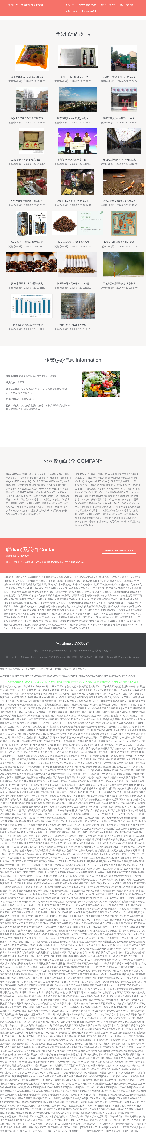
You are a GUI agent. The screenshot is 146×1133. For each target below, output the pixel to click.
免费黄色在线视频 (89, 1007)
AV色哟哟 (79, 876)
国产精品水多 (19, 1018)
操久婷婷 (17, 828)
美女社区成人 (130, 949)
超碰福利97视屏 (27, 1014)
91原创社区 (30, 883)
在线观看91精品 (34, 1058)
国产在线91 (94, 832)
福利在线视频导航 (127, 1032)
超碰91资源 (114, 854)
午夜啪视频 (50, 1029)
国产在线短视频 (115, 1018)
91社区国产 (6, 690)
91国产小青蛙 (7, 803)
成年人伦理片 (122, 1011)
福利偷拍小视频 (137, 686)
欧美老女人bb (33, 788)
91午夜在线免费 (103, 872)
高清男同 (88, 1062)
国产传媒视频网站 (26, 952)
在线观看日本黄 (13, 901)
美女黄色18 (77, 923)
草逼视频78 (42, 843)
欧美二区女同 (43, 1007)
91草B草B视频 (86, 752)
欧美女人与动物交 (89, 704)
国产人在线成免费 (68, 723)
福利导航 (103, 861)
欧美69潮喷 (82, 745)
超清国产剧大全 (8, 785)
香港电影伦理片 (105, 836)
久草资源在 (103, 912)
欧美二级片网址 (122, 1000)
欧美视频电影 (94, 1054)
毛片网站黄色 (64, 1062)
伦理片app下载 (95, 745)
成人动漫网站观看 (59, 708)
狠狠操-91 (131, 887)
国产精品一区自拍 (126, 934)
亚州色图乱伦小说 (132, 814)
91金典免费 (15, 934)
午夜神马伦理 (33, 1032)
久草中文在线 (77, 1116)
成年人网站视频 (8, 978)
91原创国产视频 (37, 781)
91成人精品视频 (93, 708)
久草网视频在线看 (16, 832)
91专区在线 (6, 861)
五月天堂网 (70, 1065)
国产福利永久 (26, 694)
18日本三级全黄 (88, 1018)
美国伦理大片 (88, 686)
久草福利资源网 (109, 821)
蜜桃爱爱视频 (108, 708)
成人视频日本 (120, 730)
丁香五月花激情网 (82, 909)
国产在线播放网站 (33, 825)
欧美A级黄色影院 (96, 930)
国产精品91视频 (128, 982)
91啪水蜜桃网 (63, 1029)
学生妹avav (23, 868)
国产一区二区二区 (21, 708)
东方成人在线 (125, 821)
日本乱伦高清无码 (71, 1036)
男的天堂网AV (36, 839)
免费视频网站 (81, 1000)
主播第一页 (5, 843)
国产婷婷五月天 (20, 923)
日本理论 (65, 989)
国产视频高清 (116, 756)
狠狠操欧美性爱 (42, 865)
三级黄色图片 (134, 985)
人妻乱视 (14, 759)
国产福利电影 (7, 839)
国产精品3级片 (61, 701)
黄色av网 (131, 890)
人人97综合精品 (118, 883)
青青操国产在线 (95, 1131)
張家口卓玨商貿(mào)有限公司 (25, 5)
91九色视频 (27, 737)
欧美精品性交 (26, 752)
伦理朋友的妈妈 (117, 898)
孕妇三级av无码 (98, 949)
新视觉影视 (103, 850)
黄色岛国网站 (101, 741)
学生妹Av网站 (12, 697)
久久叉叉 (116, 927)
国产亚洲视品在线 (78, 1025)
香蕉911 (40, 704)
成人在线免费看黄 (60, 938)
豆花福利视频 (44, 930)
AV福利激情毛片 (63, 1032)
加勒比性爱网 (29, 719)
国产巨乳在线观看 (120, 752)
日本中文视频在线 (110, 945)
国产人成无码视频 (123, 723)
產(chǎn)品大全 (108, 5)
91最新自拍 (117, 847)
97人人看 (33, 1043)
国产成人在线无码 (137, 1007)
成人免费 (55, 883)
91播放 (104, 1054)
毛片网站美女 (47, 1032)
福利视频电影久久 (131, 930)
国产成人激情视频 (118, 803)
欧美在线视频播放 (33, 982)
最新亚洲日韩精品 (101, 839)
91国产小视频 (107, 989)
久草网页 (45, 894)
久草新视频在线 (82, 887)
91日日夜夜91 (41, 730)
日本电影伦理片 (56, 858)
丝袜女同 (130, 898)
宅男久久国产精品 (91, 952)
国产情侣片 (22, 1043)
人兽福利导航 (24, 996)
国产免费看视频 (106, 916)
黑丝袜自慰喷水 (36, 974)
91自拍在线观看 (137, 712)
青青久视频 (67, 887)
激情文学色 (8, 992)
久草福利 (27, 726)
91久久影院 (130, 748)
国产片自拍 (81, 832)
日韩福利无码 (71, 1003)
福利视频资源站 (84, 690)
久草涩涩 (41, 850)
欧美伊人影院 (35, 814)
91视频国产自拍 (104, 788)
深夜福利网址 (92, 825)
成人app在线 (73, 759)
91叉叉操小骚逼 (39, 996)
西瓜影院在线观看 (54, 756)
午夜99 (29, 963)
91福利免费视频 (94, 1051)
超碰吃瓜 (31, 850)
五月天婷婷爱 (50, 876)
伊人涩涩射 (71, 847)
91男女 (93, 759)
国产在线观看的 (58, 1051)
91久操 (17, 810)
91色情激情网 (138, 741)
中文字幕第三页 (60, 792)
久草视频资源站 (46, 759)
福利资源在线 (53, 741)
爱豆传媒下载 (14, 1022)
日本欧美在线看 (92, 982)
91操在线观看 (89, 978)
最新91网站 (28, 1127)
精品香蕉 (56, 803)
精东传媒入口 (43, 734)
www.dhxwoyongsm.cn (119, 550)
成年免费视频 (116, 1062)
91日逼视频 (40, 963)
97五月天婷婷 (64, 861)
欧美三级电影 (31, 1003)
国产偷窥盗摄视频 (40, 708)
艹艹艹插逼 (11, 865)
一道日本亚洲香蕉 (55, 712)
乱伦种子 (76, 686)
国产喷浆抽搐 (75, 952)
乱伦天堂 (101, 1018)
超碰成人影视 (76, 792)
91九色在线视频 (42, 945)
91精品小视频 (38, 1065)
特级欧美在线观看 (102, 767)
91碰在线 (14, 723)
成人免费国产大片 (93, 901)
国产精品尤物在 (51, 839)
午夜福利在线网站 (43, 821)
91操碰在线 (106, 701)
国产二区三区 (52, 686)
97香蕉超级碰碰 (135, 909)
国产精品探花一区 (74, 901)
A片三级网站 (114, 861)
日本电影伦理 (49, 923)
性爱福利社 (37, 1124)
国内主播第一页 (18, 872)
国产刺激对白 (19, 1058)
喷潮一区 (33, 905)
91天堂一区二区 (39, 971)
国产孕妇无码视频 (130, 1029)
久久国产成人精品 (122, 865)
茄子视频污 (133, 730)
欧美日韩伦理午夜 (20, 1040)
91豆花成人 (18, 941)
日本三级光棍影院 (62, 737)
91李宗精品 (21, 974)
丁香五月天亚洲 (122, 992)
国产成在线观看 (54, 963)
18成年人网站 (57, 799)
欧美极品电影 (7, 763)
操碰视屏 (105, 748)
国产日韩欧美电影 (40, 763)
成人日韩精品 (14, 1007)
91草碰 (104, 803)
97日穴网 (16, 854)
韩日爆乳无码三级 (57, 770)
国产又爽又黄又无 (92, 821)
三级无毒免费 (75, 974)
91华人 (122, 777)
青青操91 (18, 1051)
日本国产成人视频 (57, 1014)
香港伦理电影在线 (71, 734)
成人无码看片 (16, 883)
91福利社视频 (91, 861)
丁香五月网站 (91, 916)
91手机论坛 (15, 1029)
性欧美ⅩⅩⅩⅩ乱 (119, 715)
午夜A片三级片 (91, 865)
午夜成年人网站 (18, 1025)
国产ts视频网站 (10, 890)
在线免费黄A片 (15, 726)
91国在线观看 (104, 847)
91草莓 (48, 1025)
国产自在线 (89, 883)
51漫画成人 (32, 847)
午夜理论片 (15, 1036)
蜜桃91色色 (66, 883)
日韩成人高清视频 (71, 1124)
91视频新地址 (29, 1029)
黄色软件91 (129, 847)
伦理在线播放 (107, 712)
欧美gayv (126, 741)
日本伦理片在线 (59, 945)
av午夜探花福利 (94, 927)
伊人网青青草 (75, 821)
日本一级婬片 (123, 694)
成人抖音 (129, 1040)
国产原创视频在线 (99, 756)
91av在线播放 (76, 854)
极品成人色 (120, 916)
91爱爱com (59, 847)
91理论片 (61, 927)
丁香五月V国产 (15, 930)
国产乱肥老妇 (108, 952)
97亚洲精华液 (35, 701)
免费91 (70, 785)
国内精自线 (48, 701)
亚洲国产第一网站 (31, 901)
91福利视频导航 (133, 774)
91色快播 (121, 792)
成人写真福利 (116, 850)
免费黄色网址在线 (134, 839)
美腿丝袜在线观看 (103, 963)
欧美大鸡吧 (66, 996)
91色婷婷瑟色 (47, 818)
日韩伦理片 (16, 967)
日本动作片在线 (12, 1127)
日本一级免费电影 (79, 1120)
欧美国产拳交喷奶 (43, 792)
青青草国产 (93, 905)
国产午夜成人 (104, 774)
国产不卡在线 (14, 737)
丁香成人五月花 (51, 814)
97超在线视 (68, 1000)
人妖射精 (66, 726)
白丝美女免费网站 (70, 704)
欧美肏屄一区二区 (83, 960)
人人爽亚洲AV (60, 1131)
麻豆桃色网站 (116, 1054)
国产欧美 (115, 810)
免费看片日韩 (74, 1047)
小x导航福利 (73, 1007)
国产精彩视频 (93, 748)
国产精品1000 (26, 945)
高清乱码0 (105, 810)
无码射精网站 (43, 799)
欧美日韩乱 (105, 905)
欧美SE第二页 (39, 949)
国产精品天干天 (89, 726)
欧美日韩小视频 (119, 1007)
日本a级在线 (89, 1040)
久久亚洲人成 (116, 814)
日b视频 (104, 843)
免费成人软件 (47, 879)
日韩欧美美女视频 (77, 930)
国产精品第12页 (129, 923)
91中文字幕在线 (25, 785)
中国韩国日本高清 (9, 745)
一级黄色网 (105, 818)
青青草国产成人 (86, 741)
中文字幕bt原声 (36, 916)
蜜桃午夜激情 (27, 858)
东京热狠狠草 (61, 818)
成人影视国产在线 (76, 825)
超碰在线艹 (58, 836)
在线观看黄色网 (116, 1040)
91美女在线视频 (8, 767)
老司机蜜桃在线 (20, 770)
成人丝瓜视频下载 (16, 734)
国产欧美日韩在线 (47, 861)
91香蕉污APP (113, 967)
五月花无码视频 (79, 905)
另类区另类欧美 (13, 879)
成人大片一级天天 (124, 978)
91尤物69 (14, 858)
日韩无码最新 (132, 1116)
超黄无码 (121, 985)
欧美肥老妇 (53, 967)
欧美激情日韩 (128, 901)
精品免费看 (46, 810)
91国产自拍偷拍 (27, 704)
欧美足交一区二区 (109, 734)
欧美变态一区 (33, 690)
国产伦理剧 (122, 941)
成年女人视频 (76, 701)
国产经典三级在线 (122, 832)
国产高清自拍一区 (130, 967)
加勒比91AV (109, 1051)
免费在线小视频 (41, 785)
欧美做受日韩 (71, 756)
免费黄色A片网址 (86, 723)
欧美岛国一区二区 (36, 909)
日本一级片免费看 (129, 1120)
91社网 (107, 876)
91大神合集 (6, 807)
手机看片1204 (109, 792)
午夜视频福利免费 (90, 1047)
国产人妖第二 (21, 818)
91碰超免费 (35, 1040)
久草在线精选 (89, 1124)
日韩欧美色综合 (114, 949)
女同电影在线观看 (31, 1062)
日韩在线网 (77, 861)
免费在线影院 (23, 978)
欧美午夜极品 (104, 715)
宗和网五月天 (93, 843)
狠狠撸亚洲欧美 (92, 701)
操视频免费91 (93, 763)
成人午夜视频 (99, 879)
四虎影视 (61, 796)
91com (8, 941)
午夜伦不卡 (15, 719)
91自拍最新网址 (69, 741)
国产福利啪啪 (124, 796)
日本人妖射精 (10, 868)
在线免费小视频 (126, 894)
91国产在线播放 (108, 938)
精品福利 (26, 971)
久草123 (42, 985)
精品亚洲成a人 (36, 989)
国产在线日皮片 (18, 1032)
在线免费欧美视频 (54, 715)
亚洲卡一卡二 (43, 938)
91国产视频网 (135, 905)
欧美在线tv (64, 967)
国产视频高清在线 (42, 803)
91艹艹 (127, 767)
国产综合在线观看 (50, 690)
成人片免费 (11, 916)
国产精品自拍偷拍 (49, 919)
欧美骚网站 (108, 992)
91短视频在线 (43, 1051)
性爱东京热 (29, 843)
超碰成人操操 (23, 756)
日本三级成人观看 (111, 923)
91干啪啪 (48, 1054)
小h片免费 (72, 774)
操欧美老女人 (102, 883)
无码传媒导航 (35, 923)
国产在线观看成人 (39, 1116)
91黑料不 (4, 1011)
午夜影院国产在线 (72, 978)
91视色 (30, 821)
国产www (110, 1011)
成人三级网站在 (117, 843)
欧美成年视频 (50, 1058)
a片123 (3, 938)
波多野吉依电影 (59, 774)
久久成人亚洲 (93, 945)
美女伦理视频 (121, 686)
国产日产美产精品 (83, 879)
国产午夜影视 (55, 1127)
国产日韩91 (11, 730)
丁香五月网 (17, 843)
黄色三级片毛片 (45, 828)
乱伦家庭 (37, 726)
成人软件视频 (122, 858)
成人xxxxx (5, 967)
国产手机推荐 (131, 1131)
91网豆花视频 (62, 788)
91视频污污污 (50, 982)
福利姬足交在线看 (47, 905)
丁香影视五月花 (113, 930)
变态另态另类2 (7, 974)
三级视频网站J (45, 1018)
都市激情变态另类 (100, 919)
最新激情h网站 (59, 952)
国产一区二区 (108, 694)
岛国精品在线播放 (132, 1058)
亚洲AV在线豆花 (96, 1003)
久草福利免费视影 (54, 1065)
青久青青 (36, 992)
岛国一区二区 (67, 894)
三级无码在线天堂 (77, 945)
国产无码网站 (61, 974)
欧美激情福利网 (32, 1047)
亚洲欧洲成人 (40, 745)
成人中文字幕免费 (136, 974)
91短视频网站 (95, 992)
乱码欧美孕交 (45, 836)
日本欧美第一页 (39, 978)
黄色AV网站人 (96, 1043)
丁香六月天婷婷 (105, 1124)
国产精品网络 (133, 1025)
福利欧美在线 (54, 985)
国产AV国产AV (19, 701)
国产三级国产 (31, 861)
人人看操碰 (58, 810)
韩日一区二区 (87, 730)
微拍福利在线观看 (23, 686)
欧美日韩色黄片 (34, 748)
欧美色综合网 (12, 704)
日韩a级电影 (54, 971)
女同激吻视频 (12, 792)
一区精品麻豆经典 (34, 767)
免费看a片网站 (43, 1120)
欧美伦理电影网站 (75, 770)
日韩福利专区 (28, 1007)
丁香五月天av (73, 1018)
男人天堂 (140, 934)
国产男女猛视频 (108, 971)
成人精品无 (93, 989)
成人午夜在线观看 (102, 690)
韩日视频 (64, 868)
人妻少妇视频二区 (95, 868)
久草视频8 (127, 861)
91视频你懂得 (29, 828)
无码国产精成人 (131, 1127)
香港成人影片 (97, 1120)
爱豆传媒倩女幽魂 (135, 781)
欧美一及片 (65, 1011)
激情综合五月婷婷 (42, 1131)
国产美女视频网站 (28, 890)
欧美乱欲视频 (19, 850)
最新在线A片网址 (55, 850)
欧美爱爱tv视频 (99, 909)
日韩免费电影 (66, 807)
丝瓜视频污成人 (61, 1025)
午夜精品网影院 (34, 832)
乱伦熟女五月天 (124, 708)
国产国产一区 (26, 745)
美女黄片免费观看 (127, 1003)
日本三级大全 (116, 912)
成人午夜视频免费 (14, 1047)
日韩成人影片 (21, 839)
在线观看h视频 (137, 690)
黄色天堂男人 (78, 763)
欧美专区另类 (114, 1127)
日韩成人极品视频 (82, 985)
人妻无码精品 (122, 712)
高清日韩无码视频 (76, 843)
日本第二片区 (28, 1036)
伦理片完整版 (49, 832)
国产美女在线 (112, 1120)
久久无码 (121, 1025)
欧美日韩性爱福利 (76, 927)
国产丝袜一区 (130, 756)
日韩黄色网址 (30, 930)
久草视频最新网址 (83, 814)
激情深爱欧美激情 (99, 887)
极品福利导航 (115, 1022)
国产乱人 (7, 850)
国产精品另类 (81, 1043)
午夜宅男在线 (136, 858)
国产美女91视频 (8, 1043)
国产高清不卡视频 (47, 796)
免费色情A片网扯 (16, 898)
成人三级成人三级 (16, 788)
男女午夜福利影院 (14, 1003)
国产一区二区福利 (91, 712)
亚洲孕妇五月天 (77, 1131)
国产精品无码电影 (108, 704)
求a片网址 (67, 803)
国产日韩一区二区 (135, 777)
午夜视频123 (64, 916)
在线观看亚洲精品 (130, 828)
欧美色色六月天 (135, 715)
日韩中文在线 (107, 763)
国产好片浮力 (7, 810)
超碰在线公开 (64, 982)
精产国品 (45, 941)
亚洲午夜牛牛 (22, 1124)
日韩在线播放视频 (106, 978)
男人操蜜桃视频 (27, 799)
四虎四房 (83, 1003)
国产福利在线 (117, 748)
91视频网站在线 (28, 741)
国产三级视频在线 (48, 1043)
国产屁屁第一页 (120, 905)
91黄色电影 (120, 836)
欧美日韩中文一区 (92, 792)
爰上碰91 (139, 1040)
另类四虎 (135, 734)
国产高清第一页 (92, 938)
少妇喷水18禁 (53, 909)
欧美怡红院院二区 (93, 737)
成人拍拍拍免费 (20, 807)
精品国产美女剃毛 (133, 719)
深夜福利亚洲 (10, 996)
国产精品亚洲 (22, 876)
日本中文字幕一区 (117, 1036)
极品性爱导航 (26, 792)
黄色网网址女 (66, 814)
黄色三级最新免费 (132, 1022)
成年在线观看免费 (114, 1058)
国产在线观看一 (72, 1127)
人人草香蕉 (113, 785)
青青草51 (87, 974)
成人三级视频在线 (47, 927)
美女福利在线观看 (75, 1022)
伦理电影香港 (43, 883)
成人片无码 (67, 985)
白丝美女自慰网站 (76, 1051)
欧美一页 (16, 1062)
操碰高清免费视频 (80, 781)
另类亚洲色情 (55, 752)
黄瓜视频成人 (72, 858)
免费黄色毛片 (71, 715)
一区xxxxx (22, 712)
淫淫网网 (61, 825)
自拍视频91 (117, 767)
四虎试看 (84, 759)
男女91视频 (116, 919)
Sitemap (136, 657)
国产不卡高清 (62, 854)
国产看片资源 (79, 777)
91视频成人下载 (46, 890)
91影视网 (4, 719)
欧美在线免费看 (108, 825)
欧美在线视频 (118, 839)
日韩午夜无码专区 (114, 1131)
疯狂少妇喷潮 (66, 960)
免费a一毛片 (66, 839)
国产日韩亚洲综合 (78, 992)
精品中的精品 (121, 763)
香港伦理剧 (34, 807)
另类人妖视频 (129, 927)
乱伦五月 (48, 974)
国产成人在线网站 (28, 759)
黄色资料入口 (92, 1014)
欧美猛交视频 (37, 756)
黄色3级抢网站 (93, 694)
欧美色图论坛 (31, 777)
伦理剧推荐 (125, 945)
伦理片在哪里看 (77, 912)
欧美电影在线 (61, 912)
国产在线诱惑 (99, 985)
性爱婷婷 (83, 858)
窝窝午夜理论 (10, 956)
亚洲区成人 (111, 1003)
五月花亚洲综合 (13, 836)
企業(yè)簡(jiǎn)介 (87, 5)
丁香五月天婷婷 (89, 1127)
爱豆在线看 (94, 858)
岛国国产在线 (110, 996)
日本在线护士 (71, 836)
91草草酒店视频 (71, 730)
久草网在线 (137, 767)
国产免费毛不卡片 (107, 1025)
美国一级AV (52, 723)
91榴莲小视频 (45, 777)
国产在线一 (84, 756)
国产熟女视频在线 (38, 868)
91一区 (83, 989)
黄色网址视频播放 (64, 879)
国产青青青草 (47, 1047)
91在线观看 (121, 1051)
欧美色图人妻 (37, 715)
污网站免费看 (85, 767)
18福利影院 (6, 770)
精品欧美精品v (96, 1000)
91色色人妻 (117, 818)
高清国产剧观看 (78, 868)
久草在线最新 (95, 934)
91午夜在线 (111, 1032)
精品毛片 (107, 927)
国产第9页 (22, 916)
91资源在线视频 (34, 898)
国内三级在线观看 (94, 1116)
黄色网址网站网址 (53, 1000)
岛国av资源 (102, 854)
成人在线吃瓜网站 (45, 934)
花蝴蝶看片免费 (53, 704)
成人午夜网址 (64, 905)
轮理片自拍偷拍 (60, 930)
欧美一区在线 (73, 796)
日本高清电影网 (73, 799)
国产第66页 (27, 887)
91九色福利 (75, 941)
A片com (61, 1022)
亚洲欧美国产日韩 (95, 1058)
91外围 (102, 1127)
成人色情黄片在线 (111, 828)
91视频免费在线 (97, 1032)
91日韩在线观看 (93, 1029)
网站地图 (130, 676)
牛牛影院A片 (65, 919)
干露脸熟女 (102, 1040)
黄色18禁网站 (128, 879)
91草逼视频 (60, 1047)
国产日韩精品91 (11, 741)
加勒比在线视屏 (79, 967)
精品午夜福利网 (20, 989)
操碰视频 (85, 796)
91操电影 (75, 989)
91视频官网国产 (117, 887)
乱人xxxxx (112, 985)
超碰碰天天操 (55, 730)
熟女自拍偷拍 (54, 887)
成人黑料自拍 (133, 916)
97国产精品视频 (137, 763)
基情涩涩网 (20, 847)
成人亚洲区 (85, 828)
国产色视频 (83, 949)
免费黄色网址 (45, 1003)
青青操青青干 (61, 1054)
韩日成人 (16, 971)
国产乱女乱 (140, 963)
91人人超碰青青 (125, 996)
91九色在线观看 (113, 974)
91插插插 (26, 949)
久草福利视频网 (25, 730)
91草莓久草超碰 (131, 745)
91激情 (39, 1054)
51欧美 (20, 767)
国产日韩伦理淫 (101, 1062)
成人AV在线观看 (74, 1040)
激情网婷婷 (77, 1011)
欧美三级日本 (29, 934)
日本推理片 (77, 916)
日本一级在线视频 (136, 807)
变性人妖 (14, 694)
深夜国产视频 (88, 1036)
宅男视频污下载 (60, 1120)
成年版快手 (58, 1003)
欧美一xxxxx (114, 741)
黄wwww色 (56, 734)
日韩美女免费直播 (123, 989)
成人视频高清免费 (14, 927)
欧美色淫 (78, 719)
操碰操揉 (61, 1058)
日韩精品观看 (75, 818)
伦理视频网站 (113, 879)
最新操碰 (24, 1116)
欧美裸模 (24, 723)
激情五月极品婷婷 (95, 697)
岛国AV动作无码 (41, 774)
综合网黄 (35, 912)
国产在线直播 (29, 938)
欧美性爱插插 (19, 748)
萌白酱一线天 (69, 963)
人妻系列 (120, 781)
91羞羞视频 (80, 807)
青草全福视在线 (104, 807)
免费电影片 (59, 828)
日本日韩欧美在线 (76, 1014)
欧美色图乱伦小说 (31, 879)
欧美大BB (112, 796)
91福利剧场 (75, 788)
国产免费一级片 (68, 690)
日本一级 (12, 952)
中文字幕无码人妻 (125, 726)
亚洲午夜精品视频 (93, 923)
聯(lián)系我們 (127, 5)
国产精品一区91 (58, 1007)
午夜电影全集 (96, 781)
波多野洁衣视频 (70, 767)
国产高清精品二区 (122, 701)
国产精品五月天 (25, 865)
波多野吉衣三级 (97, 894)
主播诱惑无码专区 (77, 1054)
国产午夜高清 (64, 923)
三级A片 (64, 992)
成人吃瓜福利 (52, 781)
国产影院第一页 (30, 836)
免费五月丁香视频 (117, 909)
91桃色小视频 (29, 1054)
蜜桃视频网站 (49, 898)
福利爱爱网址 (85, 898)
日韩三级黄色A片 (129, 810)
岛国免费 (131, 883)
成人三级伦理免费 (128, 697)
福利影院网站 (121, 759)
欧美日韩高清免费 (114, 956)
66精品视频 (58, 901)
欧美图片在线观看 (120, 690)
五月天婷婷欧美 (99, 796)
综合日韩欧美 (128, 737)
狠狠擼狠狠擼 (14, 1054)
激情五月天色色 (136, 759)
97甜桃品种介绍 (13, 949)
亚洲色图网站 (49, 1040)
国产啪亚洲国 (38, 960)
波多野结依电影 (92, 719)
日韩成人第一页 (22, 763)
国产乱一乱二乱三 (130, 854)
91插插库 (122, 704)
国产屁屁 (75, 726)
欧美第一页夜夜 (76, 708)
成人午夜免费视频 (52, 726)
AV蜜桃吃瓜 (78, 982)
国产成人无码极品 (24, 1120)
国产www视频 (83, 971)
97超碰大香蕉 (135, 704)
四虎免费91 (135, 752)
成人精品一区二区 (38, 770)
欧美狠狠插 (105, 890)
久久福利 (128, 912)
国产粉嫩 (95, 971)
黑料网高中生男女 (114, 1116)
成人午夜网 (65, 763)
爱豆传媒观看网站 (112, 737)
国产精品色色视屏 (87, 774)
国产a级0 (4, 694)
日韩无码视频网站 (81, 919)
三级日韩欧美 (51, 916)
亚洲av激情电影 (132, 868)
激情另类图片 (126, 785)
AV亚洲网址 (106, 832)
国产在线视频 (71, 898)
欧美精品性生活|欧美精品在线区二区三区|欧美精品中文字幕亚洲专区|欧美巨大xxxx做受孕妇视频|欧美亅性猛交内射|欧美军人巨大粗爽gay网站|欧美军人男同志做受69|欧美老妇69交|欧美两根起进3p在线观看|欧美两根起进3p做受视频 (73, 1098)
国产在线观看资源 (52, 767)
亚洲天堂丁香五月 (94, 876)
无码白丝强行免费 (14, 985)
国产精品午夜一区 (106, 726)
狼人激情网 (90, 1022)
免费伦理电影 (41, 858)
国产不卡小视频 (66, 876)
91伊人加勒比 (93, 890)
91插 (124, 974)
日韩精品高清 (119, 890)
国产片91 (7, 828)
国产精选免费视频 (110, 982)
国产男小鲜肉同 (106, 759)
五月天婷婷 (29, 1051)
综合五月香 (60, 759)
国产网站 (90, 807)
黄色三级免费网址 (88, 836)
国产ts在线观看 (55, 978)
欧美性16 (96, 828)
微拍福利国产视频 (105, 723)
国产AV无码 (110, 781)
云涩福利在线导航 (17, 821)
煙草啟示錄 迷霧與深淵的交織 (119, 242)
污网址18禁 (124, 1043)
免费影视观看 (89, 788)
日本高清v (5, 1040)
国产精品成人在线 (31, 810)
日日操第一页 (47, 788)
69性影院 (41, 741)
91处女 (64, 821)
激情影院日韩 (31, 985)
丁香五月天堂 (19, 690)
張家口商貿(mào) (56, 657)
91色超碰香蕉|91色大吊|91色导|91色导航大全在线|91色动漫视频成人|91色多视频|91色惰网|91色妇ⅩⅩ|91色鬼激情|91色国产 (62, 676)
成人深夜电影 (117, 719)
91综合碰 (129, 963)
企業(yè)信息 (71, 11)
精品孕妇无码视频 (73, 865)
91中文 (60, 898)
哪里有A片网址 (32, 941)
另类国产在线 (40, 887)
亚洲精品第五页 (120, 872)
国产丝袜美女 (79, 748)
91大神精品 (77, 737)
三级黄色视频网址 (16, 963)
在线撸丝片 (94, 803)
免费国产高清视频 (35, 1025)
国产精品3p (118, 963)
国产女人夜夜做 (125, 938)
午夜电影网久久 (63, 748)
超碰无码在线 (97, 956)
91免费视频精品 (66, 1043)
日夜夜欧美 (122, 825)
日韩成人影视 (12, 752)
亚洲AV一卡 (111, 894)
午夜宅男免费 (40, 752)
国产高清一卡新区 (62, 777)
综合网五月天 (16, 796)
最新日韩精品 (118, 774)
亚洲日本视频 (49, 825)
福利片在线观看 (59, 697)
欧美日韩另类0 (110, 777)
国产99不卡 (46, 901)
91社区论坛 (51, 872)
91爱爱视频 (18, 777)
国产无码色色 (61, 890)
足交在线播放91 (61, 694)
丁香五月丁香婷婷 (132, 1018)
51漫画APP (66, 909)
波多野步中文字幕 (45, 956)
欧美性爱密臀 (52, 960)
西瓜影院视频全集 (111, 1029)
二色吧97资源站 (94, 777)
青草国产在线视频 (45, 719)
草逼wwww (78, 996)
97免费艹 (55, 894)
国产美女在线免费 (96, 967)
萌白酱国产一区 (37, 723)
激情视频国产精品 (113, 745)
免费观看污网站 (44, 952)
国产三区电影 (17, 1000)
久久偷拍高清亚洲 (85, 872)
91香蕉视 (137, 708)
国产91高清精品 (73, 712)
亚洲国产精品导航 (64, 719)
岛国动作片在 (81, 894)
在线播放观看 (47, 912)
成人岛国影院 (62, 934)
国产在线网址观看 (112, 901)
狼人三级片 (77, 1062)
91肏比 (6, 1000)
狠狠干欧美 (18, 861)
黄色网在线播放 (80, 1032)
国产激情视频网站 (103, 730)
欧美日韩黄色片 (137, 971)
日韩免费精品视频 (135, 1036)
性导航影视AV (119, 807)
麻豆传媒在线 (83, 1065)
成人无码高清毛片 (114, 868)
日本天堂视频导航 (43, 737)
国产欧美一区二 (52, 1124)
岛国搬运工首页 (101, 898)
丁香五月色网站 (78, 694)
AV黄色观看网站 (103, 770)
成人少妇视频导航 (136, 799)
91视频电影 (124, 734)
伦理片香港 (102, 1022)
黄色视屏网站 (71, 850)
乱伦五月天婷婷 (85, 963)
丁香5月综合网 (45, 847)
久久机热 (54, 763)
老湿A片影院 (32, 919)
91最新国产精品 (91, 818)
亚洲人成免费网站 (29, 697)
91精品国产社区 (82, 956)
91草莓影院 (49, 748)
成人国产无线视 (89, 941)
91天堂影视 (99, 1011)
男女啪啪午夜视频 (90, 799)
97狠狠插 (128, 960)
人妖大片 (88, 1011)
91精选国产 (9, 876)
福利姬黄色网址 (20, 814)
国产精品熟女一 (102, 752)
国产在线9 (65, 781)
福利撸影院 (132, 792)
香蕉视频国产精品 (59, 941)
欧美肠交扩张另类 (82, 839)
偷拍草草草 (117, 960)
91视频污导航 (24, 960)
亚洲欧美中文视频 (133, 1062)
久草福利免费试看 (93, 996)
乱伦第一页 (54, 868)
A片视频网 (77, 883)
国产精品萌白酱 (52, 989)
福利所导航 (32, 1018)
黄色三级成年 (36, 876)
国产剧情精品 (112, 697)
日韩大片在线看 (100, 814)
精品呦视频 (56, 1036)
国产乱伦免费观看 (102, 960)
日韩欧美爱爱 (72, 828)
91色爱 (26, 967)
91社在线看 (122, 971)
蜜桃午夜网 (91, 912)
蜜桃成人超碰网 (22, 1065)
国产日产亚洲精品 (83, 785)
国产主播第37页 (23, 992)
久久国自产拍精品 (90, 810)
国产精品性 (65, 686)
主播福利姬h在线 (134, 843)
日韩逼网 (30, 734)
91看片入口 (41, 1014)
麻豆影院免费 (135, 1014)
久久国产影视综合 (66, 745)
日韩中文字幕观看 (43, 694)
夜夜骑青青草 (23, 715)
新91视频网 (137, 770)
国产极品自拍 (17, 1011)
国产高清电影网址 (35, 872)
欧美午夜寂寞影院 (88, 850)
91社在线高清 (100, 785)
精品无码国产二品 (50, 1011)
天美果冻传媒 (106, 865)
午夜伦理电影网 (73, 810)
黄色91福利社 (111, 1043)
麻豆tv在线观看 (80, 803)
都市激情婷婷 (130, 818)
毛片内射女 (52, 949)
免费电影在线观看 (109, 799)
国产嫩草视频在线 (109, 1047)
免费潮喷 (23, 781)
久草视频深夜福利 (26, 956)
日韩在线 (51, 745)
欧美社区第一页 (15, 982)
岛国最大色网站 (32, 1011)
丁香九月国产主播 (31, 1022)
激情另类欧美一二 (68, 949)
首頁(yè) (70, 5)
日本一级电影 (33, 894)
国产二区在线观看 (105, 686)
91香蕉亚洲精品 (77, 890)
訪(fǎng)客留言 (89, 11)
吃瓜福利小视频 (58, 785)
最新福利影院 (122, 952)
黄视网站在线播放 (66, 832)
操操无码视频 (76, 938)
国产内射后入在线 (34, 1000)
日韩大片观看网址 (50, 807)
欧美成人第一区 (23, 1131)
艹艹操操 (89, 770)
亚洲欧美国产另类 (132, 1054)
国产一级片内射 (8, 715)
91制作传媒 (90, 854)
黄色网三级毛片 (108, 1014)
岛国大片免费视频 (36, 712)
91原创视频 (105, 1007)
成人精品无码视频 (87, 715)
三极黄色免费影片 (59, 1116)
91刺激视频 (101, 1036)
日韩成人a (8, 1051)
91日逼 (40, 1029)
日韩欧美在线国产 (121, 770)
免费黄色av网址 (39, 967)
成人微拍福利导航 (76, 1058)
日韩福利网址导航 (64, 956)
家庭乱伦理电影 (70, 752)
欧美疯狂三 (41, 1127)
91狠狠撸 (105, 719)
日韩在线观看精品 (16, 894)
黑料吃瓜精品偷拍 (136, 803)
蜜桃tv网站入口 (13, 887)
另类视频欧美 (15, 938)
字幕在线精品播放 (131, 919)
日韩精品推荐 (109, 934)
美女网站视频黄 (48, 1022)
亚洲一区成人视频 (135, 836)
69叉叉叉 (123, 1047)
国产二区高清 (68, 971)
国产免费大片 (43, 1036)
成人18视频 (54, 996)
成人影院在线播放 (90, 734)
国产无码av (20, 919)
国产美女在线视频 (122, 788)
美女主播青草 (31, 796)
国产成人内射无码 (76, 697)
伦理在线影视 (31, 927)
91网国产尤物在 (48, 1062)
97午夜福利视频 (25, 774)
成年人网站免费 (11, 945)
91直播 (56, 821)
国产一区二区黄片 (19, 905)
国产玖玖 (92, 1025)
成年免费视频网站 (14, 825)
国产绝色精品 (57, 865)
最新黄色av (122, 1014)
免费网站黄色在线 (66, 872)
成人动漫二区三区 (78, 934)
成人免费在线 (29, 854)
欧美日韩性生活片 (107, 941)
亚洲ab (122, 799)
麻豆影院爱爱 (108, 858)
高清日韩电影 (137, 1011)
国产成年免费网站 (24, 803)
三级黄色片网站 (22, 912)
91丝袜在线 (98, 974)
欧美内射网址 (130, 850)
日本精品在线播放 (50, 992)
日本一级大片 (7, 686)
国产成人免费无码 (57, 843)
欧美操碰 (108, 1000)
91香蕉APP (39, 686)
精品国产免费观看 (45, 854)
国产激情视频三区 (132, 956)
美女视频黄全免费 (120, 876)
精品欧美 (60, 1040)
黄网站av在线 (135, 1051)
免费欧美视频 (20, 909)
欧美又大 (136, 788)
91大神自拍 (44, 697)
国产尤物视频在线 (9, 1014)
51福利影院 (59, 1018)
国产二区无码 (77, 1029)
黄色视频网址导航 (87, 847)
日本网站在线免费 (9, 781)
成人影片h (34, 818)
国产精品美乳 (12, 799)
